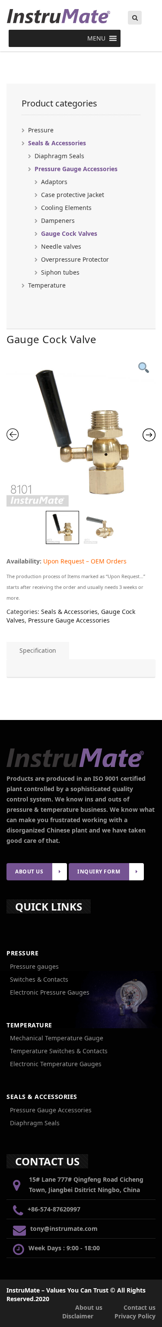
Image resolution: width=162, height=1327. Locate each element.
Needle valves (61, 246)
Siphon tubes (60, 272)
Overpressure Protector (75, 259)
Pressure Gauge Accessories (76, 169)
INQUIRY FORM (98, 871)
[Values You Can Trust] (81, 16)
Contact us (140, 1307)
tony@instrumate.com (64, 1228)
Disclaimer (77, 1316)
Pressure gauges (34, 966)
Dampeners (58, 220)
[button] (96, 38)
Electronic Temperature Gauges (56, 1064)
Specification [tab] (37, 650)
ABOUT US (29, 871)
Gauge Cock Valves (69, 233)
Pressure (41, 130)
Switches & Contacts (39, 979)
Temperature (47, 285)
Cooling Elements (66, 207)
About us (88, 1307)
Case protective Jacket (72, 195)
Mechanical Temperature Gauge (56, 1038)
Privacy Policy (135, 1316)
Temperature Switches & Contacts (59, 1051)
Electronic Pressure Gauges (49, 992)
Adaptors (54, 182)
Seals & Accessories (57, 143)
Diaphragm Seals (59, 156)
